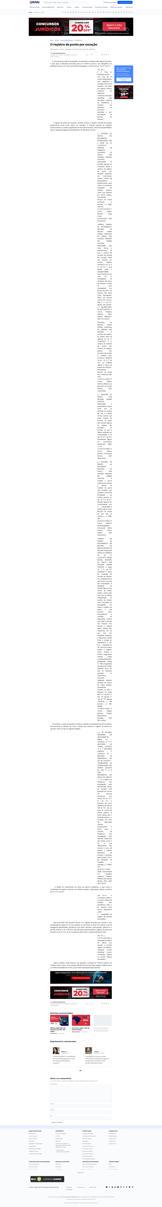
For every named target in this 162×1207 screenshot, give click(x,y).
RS (121, 12)
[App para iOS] (112, 1187)
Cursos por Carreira (87, 1148)
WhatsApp (60, 1138)
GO (84, 12)
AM (68, 12)
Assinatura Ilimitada (125, 2)
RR (118, 12)
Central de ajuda (61, 1133)
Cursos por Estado (87, 1151)
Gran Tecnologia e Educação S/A (70, 1196)
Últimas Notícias (34, 7)
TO (132, 12)
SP (129, 12)
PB (100, 12)
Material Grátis (113, 1136)
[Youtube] (118, 1187)
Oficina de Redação (87, 1156)
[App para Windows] (106, 1187)
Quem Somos (32, 1133)
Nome (52, 1103)
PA (98, 12)
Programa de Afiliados (35, 1148)
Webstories (129, 7)
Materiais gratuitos (116, 7)
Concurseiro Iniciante (101, 7)
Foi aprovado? (63, 1151)
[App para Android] (115, 1187)
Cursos (69, 7)
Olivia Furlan (53, 1033)
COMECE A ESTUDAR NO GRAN (81, 978)
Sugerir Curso (112, 1143)
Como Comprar (33, 1138)
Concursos (60, 7)
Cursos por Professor (88, 1153)
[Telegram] (132, 1187)
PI (105, 12)
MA (86, 12)
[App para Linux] (109, 1187)
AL (65, 12)
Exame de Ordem (87, 1138)
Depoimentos (112, 1133)
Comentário (53, 1084)
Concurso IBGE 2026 (48, 7)
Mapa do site (92, 1187)
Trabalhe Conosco (33, 1151)
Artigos (76, 7)
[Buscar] (45, 2)
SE (126, 12)
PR (108, 12)
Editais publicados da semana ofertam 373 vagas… (57, 1029)
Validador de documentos (36, 1143)
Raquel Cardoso (76, 1031)
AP (70, 12)
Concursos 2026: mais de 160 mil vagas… (81, 1029)
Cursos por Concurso (88, 1146)
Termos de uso (81, 1187)
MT (95, 12)
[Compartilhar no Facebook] (102, 55)
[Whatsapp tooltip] (124, 1187)
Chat (58, 1136)
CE (75, 12)
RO (116, 12)
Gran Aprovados (87, 7)
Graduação (85, 1141)
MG (89, 12)
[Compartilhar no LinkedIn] (106, 55)
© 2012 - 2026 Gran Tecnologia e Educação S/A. (44, 1187)
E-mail (52, 1109)
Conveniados (32, 1146)
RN (113, 12)
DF (78, 12)
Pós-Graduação (86, 1143)
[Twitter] (129, 1187)
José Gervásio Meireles (66, 40)
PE (103, 12)
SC (124, 12)
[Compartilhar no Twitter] (104, 55)
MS (92, 12)
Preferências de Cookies (35, 1153)
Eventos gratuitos (110, 2)
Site (51, 1115)
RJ (110, 12)
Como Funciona (33, 1136)
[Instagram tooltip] (121, 1187)
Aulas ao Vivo (112, 1138)
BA (73, 12)
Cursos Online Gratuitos (88, 1158)
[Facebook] (126, 1187)
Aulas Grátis (112, 1141)
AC (62, 12)
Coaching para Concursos (89, 1136)
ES (81, 12)
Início (51, 40)
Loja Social (31, 1141)
